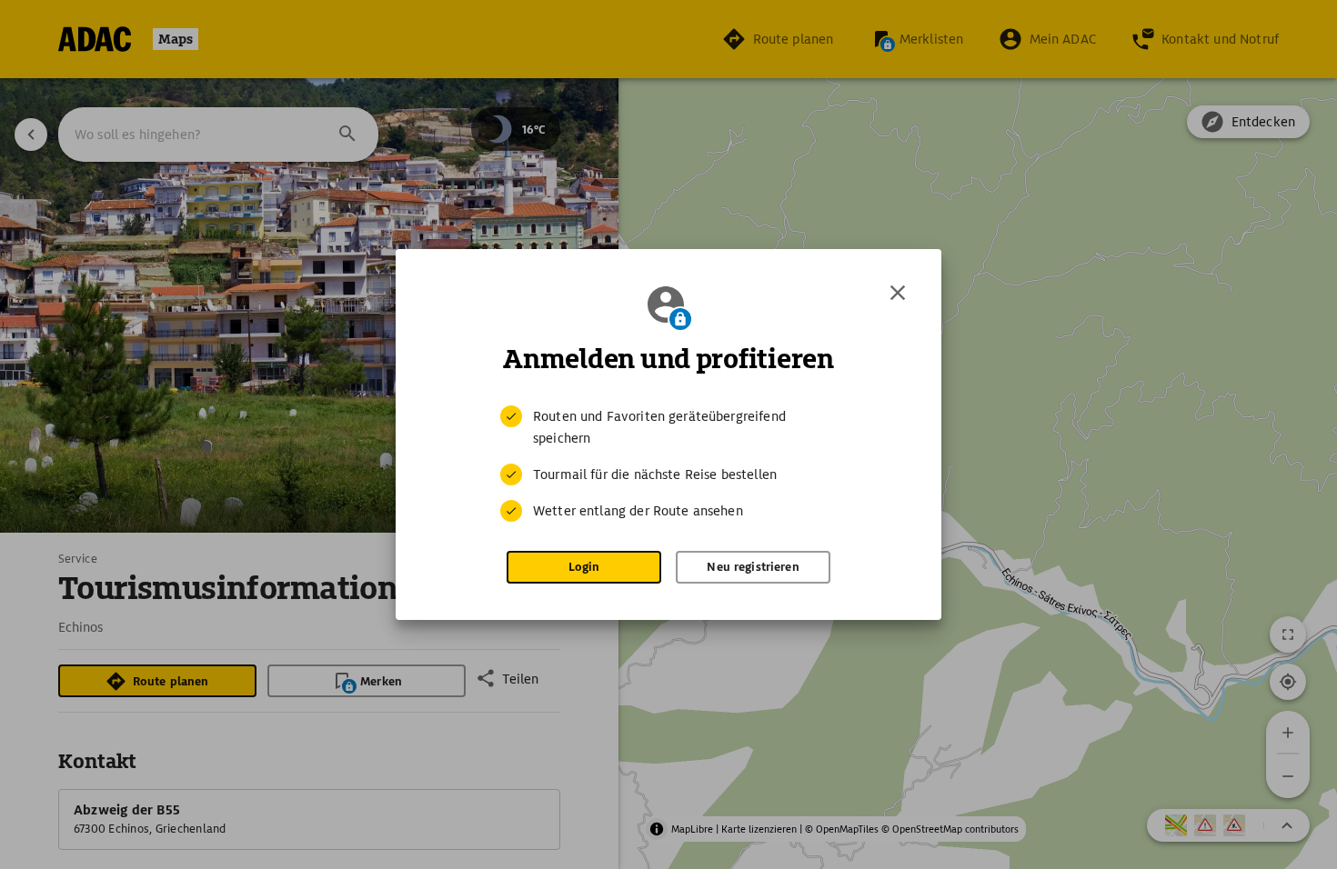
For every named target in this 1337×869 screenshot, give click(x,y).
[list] (668, 463)
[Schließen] (898, 293)
